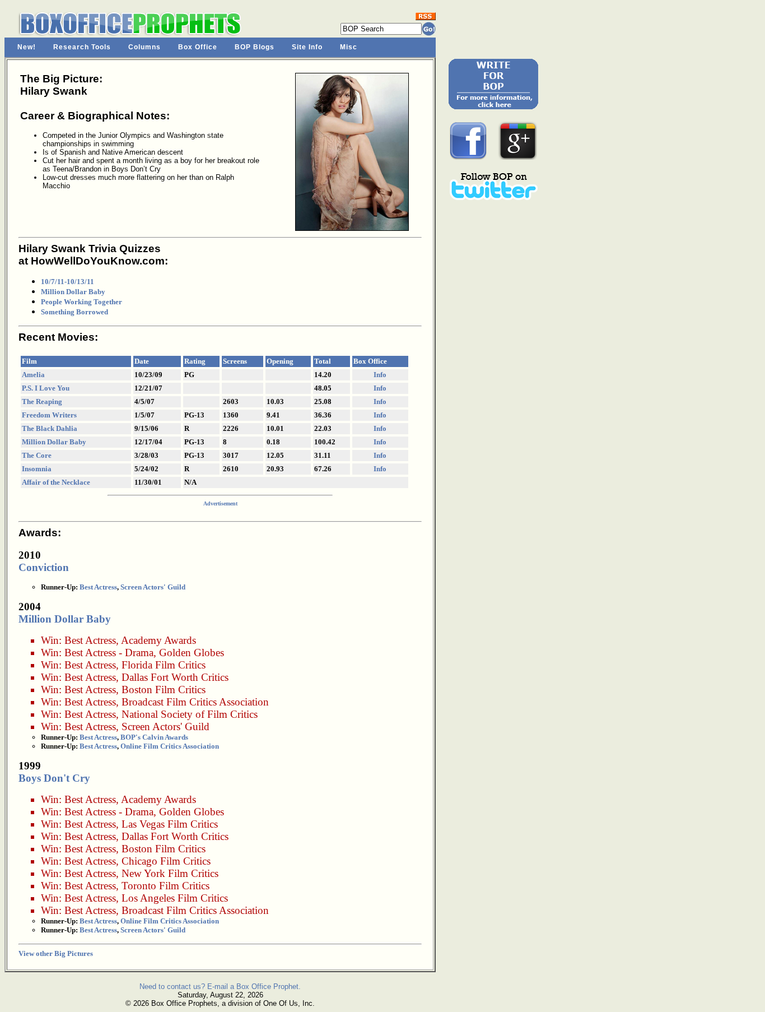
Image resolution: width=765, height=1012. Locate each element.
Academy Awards (158, 640)
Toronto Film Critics (165, 886)
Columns (144, 47)
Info (380, 374)
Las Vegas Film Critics (170, 824)
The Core (37, 455)
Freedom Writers (49, 415)
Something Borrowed (74, 312)
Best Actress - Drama (108, 652)
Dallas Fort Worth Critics (175, 677)
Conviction (43, 567)
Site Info (307, 47)
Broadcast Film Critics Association (195, 702)
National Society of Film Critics (190, 714)
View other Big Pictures (55, 953)
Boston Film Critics (164, 689)
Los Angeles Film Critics (175, 898)
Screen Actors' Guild (152, 587)
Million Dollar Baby (73, 291)
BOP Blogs (254, 47)
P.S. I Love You (45, 388)
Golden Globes (191, 652)
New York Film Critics (170, 873)
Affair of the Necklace (56, 482)
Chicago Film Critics (166, 861)
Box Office (197, 47)
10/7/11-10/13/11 (67, 281)
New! (26, 47)
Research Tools (82, 47)
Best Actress (98, 587)
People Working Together (81, 302)
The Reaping (42, 401)
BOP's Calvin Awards (154, 737)
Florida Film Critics (164, 665)
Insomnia (37, 469)
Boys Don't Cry (54, 778)
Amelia (33, 374)
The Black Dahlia (49, 428)
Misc (348, 47)
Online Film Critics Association (169, 746)
